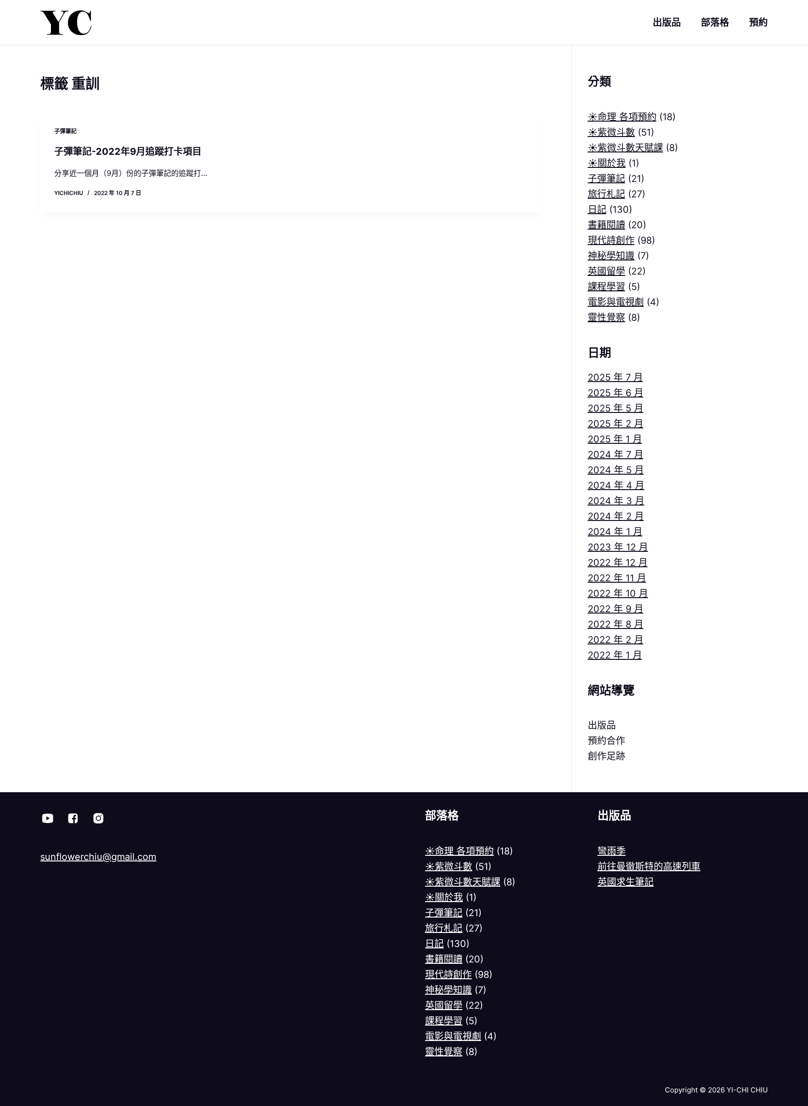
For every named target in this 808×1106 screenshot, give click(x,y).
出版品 (667, 22)
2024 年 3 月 (616, 500)
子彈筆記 (65, 131)
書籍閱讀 (606, 225)
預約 (758, 22)
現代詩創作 (611, 240)
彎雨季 (612, 851)
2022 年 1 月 (615, 655)
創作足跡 (606, 756)
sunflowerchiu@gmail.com (98, 856)
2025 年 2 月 (615, 423)
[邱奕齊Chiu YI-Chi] (73, 818)
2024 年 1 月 (615, 531)
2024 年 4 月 (616, 485)
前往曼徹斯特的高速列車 (649, 866)
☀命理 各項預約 (622, 117)
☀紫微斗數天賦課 (625, 147)
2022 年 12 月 (618, 562)
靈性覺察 (606, 317)
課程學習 (606, 286)
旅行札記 (606, 194)
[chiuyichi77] (98, 818)
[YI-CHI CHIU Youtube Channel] (47, 818)
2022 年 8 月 (615, 624)
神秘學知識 (611, 255)
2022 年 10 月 (618, 593)
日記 (597, 209)
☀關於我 (607, 163)
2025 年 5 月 (615, 408)
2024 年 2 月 (616, 516)
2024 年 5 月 (616, 470)
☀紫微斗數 (611, 132)
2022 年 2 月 (615, 639)
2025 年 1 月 (615, 439)
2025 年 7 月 (615, 377)
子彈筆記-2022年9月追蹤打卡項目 (128, 151)
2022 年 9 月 (615, 608)
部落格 (715, 22)
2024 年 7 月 (615, 454)
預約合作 (606, 740)
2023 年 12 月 (618, 547)
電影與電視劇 (616, 302)
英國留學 (606, 271)
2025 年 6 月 (615, 392)
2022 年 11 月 (617, 578)
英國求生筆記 (626, 882)
